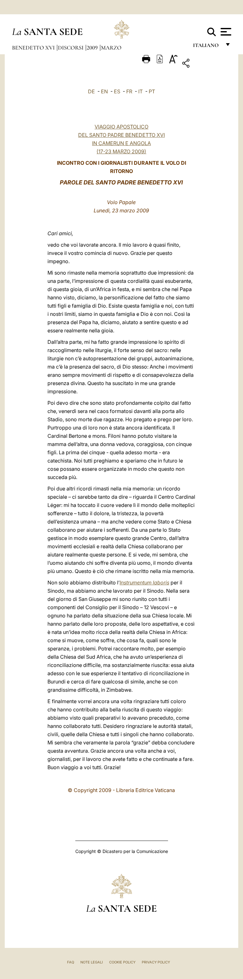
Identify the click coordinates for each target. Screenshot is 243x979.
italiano (207, 47)
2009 (93, 47)
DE (91, 91)
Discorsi (71, 47)
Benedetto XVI (34, 47)
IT (140, 91)
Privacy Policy (156, 962)
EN (104, 91)
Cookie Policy (122, 962)
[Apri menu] (225, 31)
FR (129, 91)
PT (152, 91)
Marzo (111, 47)
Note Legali (91, 962)
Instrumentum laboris (144, 582)
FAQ (70, 962)
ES (117, 91)
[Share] (205, 64)
